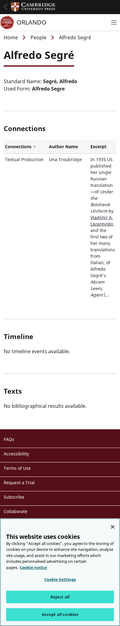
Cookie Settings (60, 579)
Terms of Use (17, 468)
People (38, 37)
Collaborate (15, 511)
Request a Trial (19, 482)
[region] (60, 572)
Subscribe (14, 497)
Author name (63, 146)
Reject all (60, 597)
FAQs (9, 439)
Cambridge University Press (33, 7)
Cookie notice (33, 567)
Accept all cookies (60, 614)
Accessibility (16, 454)
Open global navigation (5, 7)
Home (11, 37)
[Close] (112, 527)
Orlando (31, 22)
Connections (25, 147)
